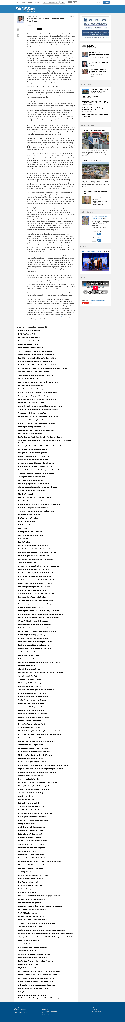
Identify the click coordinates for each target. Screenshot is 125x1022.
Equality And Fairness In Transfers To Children (32, 841)
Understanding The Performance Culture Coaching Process (36, 985)
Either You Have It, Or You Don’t (28, 882)
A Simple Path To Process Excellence (30, 944)
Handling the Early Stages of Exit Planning (31, 710)
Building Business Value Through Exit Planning (33, 696)
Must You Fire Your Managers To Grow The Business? (34, 576)
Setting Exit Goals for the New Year (29, 727)
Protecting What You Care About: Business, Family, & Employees (38, 611)
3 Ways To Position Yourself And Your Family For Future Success (38, 566)
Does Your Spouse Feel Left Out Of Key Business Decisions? (37, 549)
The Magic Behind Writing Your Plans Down (31, 477)
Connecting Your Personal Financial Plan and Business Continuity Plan (40, 446)
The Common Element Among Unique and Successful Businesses (38, 409)
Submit (62, 2)
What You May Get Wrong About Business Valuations (34, 587)
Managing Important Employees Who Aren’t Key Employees (36, 396)
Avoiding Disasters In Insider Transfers (30, 775)
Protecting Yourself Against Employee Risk (31, 427)
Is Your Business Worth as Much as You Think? (33, 628)
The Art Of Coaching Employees (28, 913)
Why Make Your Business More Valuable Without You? (35, 624)
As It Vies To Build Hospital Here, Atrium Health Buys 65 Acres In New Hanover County (95, 102)
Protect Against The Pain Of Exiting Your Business (34, 751)
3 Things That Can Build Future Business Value (33, 621)
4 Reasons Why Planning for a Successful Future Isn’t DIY (36, 375)
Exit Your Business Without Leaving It (30, 834)
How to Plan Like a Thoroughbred (28, 344)
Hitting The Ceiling (24, 992)
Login (98, 2)
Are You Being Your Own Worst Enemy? (30, 652)
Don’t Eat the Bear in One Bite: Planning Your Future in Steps (37, 358)
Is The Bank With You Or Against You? (30, 885)
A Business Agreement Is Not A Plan (29, 837)
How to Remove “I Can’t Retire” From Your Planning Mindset (37, 365)
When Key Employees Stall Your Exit (29, 721)
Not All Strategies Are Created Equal (29, 514)
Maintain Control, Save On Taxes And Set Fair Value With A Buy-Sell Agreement (43, 765)
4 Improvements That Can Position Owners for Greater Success (38, 416)
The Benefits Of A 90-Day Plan (27, 951)
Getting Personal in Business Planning (30, 385)
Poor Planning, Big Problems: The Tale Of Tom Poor (34, 484)
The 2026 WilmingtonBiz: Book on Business (99, 217)
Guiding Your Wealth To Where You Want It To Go (33, 459)
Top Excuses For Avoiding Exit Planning (30, 793)
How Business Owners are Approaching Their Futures (35, 642)
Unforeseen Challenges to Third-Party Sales (32, 693)
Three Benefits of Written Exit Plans (29, 679)
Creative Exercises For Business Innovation (32, 899)
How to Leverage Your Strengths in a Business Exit (34, 645)
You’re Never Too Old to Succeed (28, 341)
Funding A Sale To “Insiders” (27, 521)
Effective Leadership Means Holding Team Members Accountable (39, 975)
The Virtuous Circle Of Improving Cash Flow (32, 413)
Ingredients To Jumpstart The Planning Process (33, 508)
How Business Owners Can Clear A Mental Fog (32, 920)
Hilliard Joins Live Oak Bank (90, 96)
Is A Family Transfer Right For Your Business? (32, 490)
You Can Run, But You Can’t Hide (28, 379)
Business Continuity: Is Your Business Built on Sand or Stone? (37, 392)
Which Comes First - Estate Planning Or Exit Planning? (35, 755)
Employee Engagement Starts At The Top (31, 916)
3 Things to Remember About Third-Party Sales (33, 638)
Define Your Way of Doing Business (29, 940)
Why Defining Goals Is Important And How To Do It (33, 569)
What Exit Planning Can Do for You (29, 669)
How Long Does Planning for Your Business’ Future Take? (36, 583)
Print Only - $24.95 (96, 231)
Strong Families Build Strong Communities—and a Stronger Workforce (98, 71)
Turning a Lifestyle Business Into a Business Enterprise (35, 604)
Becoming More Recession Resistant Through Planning (35, 361)
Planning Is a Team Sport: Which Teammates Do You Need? (36, 423)
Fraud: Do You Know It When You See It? (30, 878)
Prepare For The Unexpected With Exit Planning (33, 820)
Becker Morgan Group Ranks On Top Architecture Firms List (92, 108)
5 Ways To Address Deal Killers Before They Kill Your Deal (36, 463)
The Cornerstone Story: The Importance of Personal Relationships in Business (42, 998)
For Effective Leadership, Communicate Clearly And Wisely (37, 978)
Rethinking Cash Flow (25, 525)
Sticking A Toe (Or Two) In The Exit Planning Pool (33, 786)
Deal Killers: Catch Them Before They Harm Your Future (35, 466)
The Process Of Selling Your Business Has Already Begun (36, 511)
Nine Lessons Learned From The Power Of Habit (33, 988)
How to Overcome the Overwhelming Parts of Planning (35, 648)
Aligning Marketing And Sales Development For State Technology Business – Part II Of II (46, 933)
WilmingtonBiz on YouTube (98, 300)
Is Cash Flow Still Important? (27, 892)
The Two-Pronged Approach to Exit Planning (32, 700)
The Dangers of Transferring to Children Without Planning (36, 690)
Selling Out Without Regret (26, 824)
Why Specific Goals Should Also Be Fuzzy (31, 403)
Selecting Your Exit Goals (26, 796)
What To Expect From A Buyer (27, 851)
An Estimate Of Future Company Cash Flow (31, 745)
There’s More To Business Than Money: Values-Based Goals (37, 473)
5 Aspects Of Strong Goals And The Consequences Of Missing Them (39, 470)
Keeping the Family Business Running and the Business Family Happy (40, 406)
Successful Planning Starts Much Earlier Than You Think (36, 593)
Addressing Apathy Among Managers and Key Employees (36, 354)
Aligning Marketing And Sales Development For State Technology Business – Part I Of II (45, 937)
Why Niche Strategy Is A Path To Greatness (31, 968)
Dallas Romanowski (47, 24)
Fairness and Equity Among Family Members (32, 597)
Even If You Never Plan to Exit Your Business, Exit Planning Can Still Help (41, 672)
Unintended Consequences (26, 889)
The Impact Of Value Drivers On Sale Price (31, 806)
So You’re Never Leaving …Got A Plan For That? (33, 875)
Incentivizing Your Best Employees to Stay (31, 635)
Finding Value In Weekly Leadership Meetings (32, 947)
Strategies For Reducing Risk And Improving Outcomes (35, 559)
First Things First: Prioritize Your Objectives (32, 817)
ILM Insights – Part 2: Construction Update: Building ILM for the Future (99, 54)
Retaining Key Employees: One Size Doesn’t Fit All (34, 456)
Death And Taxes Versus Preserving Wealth (31, 848)
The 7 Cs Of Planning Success (27, 563)
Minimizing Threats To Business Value (30, 738)
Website (18, 24)
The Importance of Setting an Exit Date (30, 707)
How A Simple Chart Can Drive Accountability (32, 957)
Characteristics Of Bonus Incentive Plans (31, 854)
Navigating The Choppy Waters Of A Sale (31, 830)
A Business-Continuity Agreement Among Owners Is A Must (37, 772)
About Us (44, 1008)
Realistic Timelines (24, 542)
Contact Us (45, 1009)
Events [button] (37, 2)
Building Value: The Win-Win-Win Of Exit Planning (33, 789)
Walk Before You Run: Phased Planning (30, 480)
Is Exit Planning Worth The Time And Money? (32, 827)
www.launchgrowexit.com (61, 317)
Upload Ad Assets (96, 1011)
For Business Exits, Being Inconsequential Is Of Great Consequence (39, 734)
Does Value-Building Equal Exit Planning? (31, 810)
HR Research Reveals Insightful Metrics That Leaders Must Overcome (40, 906)
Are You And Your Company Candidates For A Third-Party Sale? (38, 782)
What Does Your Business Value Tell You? (31, 868)
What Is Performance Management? (29, 903)
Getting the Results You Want (27, 676)
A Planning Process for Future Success (30, 607)
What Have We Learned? (25, 494)
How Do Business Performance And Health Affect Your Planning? (38, 580)
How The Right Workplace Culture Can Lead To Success (35, 961)
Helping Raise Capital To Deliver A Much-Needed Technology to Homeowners (42, 930)
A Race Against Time (24, 872)
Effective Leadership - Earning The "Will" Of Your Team (35, 981)
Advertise (94, 1009)
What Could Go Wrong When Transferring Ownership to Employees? (39, 731)
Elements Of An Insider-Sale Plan (28, 779)
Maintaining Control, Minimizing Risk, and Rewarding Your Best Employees (41, 614)
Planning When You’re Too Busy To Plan (30, 532)
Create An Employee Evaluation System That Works (34, 954)
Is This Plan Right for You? (26, 334)
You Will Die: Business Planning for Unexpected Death (35, 351)
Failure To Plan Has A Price (26, 800)
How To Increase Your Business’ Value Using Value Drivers (36, 741)
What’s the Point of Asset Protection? (30, 433)
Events (69, 1008)
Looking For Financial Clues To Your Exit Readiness (34, 858)
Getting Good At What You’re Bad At (29, 337)
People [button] (30, 2)
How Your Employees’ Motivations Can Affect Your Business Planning (40, 437)
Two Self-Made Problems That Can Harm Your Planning (35, 600)
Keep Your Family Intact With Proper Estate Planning (34, 497)
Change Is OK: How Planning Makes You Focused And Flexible (37, 487)
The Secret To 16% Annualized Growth (30, 927)
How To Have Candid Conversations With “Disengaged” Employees (39, 896)
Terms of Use (45, 1012)
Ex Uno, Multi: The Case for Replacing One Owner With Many (37, 399)
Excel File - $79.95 (96, 237)
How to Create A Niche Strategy (28, 964)
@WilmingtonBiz (52, 1011)
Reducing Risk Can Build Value (28, 659)
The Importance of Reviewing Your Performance (33, 420)
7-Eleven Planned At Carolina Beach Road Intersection (99, 90)
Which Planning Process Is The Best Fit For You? (33, 556)
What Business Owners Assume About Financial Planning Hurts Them (40, 662)
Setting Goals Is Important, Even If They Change (33, 748)
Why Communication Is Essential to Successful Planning (36, 430)
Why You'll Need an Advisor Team (28, 655)
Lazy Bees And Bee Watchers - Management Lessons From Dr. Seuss (39, 971)
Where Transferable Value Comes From (30, 535)
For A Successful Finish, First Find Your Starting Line (35, 813)
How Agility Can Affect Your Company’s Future (32, 453)
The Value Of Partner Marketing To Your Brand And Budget (36, 923)
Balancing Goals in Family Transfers (29, 686)
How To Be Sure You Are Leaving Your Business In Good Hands (37, 552)
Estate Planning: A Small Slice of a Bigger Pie (32, 714)
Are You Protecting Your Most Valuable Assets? (33, 449)
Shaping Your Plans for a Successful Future (32, 590)
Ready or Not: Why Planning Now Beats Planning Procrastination (38, 382)
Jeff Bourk (91, 57)
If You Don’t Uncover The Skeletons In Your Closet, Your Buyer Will (39, 504)
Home (18, 2)
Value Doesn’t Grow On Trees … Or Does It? (31, 844)
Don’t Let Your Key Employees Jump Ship (31, 501)
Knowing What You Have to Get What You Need (32, 724)
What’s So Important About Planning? (29, 683)
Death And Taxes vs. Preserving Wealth (30, 758)
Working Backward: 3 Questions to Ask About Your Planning (37, 631)
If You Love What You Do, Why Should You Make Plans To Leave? (38, 573)
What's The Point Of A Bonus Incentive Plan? (32, 865)
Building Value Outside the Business (29, 330)
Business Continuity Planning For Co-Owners (32, 762)
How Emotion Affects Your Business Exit (31, 703)
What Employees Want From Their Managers (32, 909)
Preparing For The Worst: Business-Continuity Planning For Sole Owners (40, 769)
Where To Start (22, 528)
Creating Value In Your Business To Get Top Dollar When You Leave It (39, 861)
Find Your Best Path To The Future (28, 518)
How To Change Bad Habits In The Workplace (32, 995)
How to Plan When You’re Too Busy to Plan (31, 348)
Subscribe (94, 1008)
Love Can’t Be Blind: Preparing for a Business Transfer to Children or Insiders (42, 368)
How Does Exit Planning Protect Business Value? (33, 717)
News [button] (23, 2)
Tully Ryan (91, 65)
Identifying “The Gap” (25, 538)
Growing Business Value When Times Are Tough (33, 545)
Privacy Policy (46, 1014)
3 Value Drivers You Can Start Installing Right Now (34, 372)
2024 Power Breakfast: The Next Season (91, 251)
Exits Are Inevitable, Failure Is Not (29, 803)
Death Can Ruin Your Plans (26, 666)
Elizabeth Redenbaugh (94, 74)
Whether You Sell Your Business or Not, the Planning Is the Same (38, 617)
